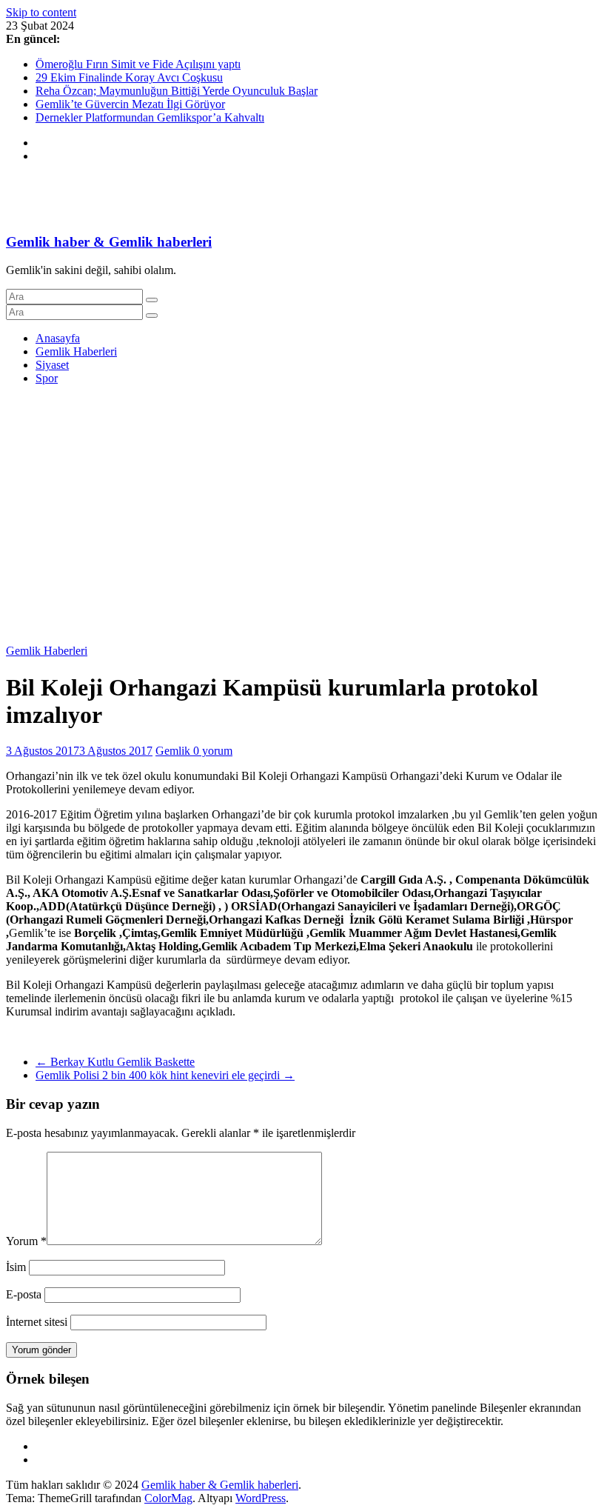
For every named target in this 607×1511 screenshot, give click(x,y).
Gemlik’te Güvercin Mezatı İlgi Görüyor (130, 104)
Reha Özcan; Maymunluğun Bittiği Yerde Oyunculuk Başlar (177, 90)
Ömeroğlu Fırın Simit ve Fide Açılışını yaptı (138, 64)
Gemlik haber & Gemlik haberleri (109, 242)
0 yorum (212, 750)
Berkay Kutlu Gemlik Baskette (115, 1061)
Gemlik (174, 750)
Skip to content (41, 12)
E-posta (23, 1294)
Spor (47, 378)
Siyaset (52, 364)
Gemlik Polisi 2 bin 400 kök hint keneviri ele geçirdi (165, 1075)
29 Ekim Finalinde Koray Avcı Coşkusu (129, 77)
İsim (16, 1267)
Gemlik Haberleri (76, 351)
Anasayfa (58, 338)
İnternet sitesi (36, 1321)
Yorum (26, 1241)
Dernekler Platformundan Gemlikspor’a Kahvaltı (150, 117)
